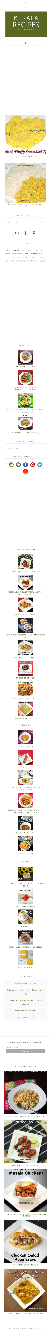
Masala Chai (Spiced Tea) (25, 927)
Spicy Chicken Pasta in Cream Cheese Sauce (25, 1116)
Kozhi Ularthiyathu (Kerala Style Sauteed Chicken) (25, 1215)
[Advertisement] (25, 85)
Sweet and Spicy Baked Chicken (25, 572)
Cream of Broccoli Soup (25, 719)
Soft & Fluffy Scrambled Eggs (25, 157)
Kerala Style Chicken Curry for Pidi (25, 1314)
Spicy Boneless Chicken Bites (25, 698)
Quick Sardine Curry (25, 833)
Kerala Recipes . (36, 1328)
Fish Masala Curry (25, 747)
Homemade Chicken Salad (25, 658)
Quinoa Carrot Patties (25, 615)
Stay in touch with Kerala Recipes (25, 1043)
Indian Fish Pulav (25, 853)
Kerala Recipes (26, 21)
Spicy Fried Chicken (25, 678)
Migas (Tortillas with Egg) (25, 433)
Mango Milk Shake (26, 967)
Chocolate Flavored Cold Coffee (25, 947)
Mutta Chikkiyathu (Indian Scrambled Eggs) (25, 205)
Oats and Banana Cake (25, 1017)
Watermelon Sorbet (25, 906)
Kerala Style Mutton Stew (25, 367)
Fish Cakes (25, 767)
